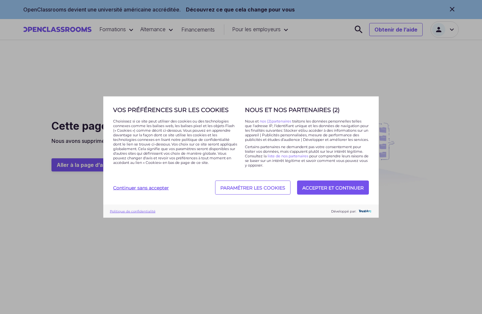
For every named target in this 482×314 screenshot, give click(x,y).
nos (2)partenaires (276, 121)
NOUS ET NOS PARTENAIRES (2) (292, 110)
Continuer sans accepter (141, 188)
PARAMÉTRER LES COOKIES (252, 188)
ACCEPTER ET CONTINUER (333, 188)
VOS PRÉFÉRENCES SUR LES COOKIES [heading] (171, 110)
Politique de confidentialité (132, 211)
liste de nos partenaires (288, 156)
